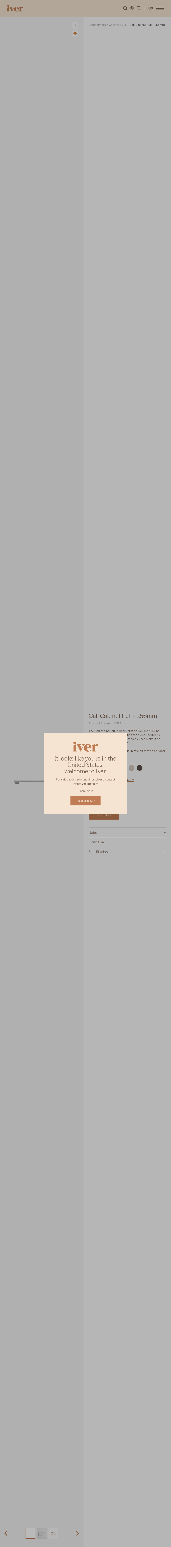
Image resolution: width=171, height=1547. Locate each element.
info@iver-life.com (85, 783)
